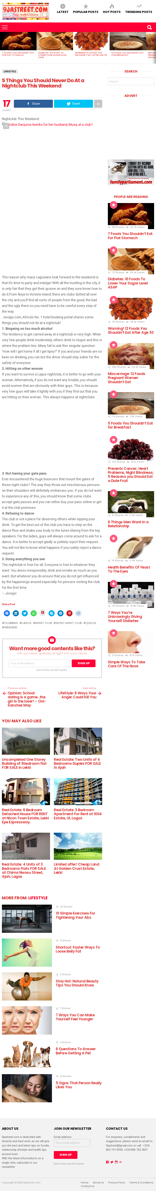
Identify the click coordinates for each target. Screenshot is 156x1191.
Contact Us (87, 1186)
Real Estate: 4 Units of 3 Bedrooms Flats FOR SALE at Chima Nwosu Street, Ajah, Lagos (24, 870)
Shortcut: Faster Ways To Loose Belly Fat (78, 949)
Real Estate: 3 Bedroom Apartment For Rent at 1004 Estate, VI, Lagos (78, 814)
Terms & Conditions (141, 1182)
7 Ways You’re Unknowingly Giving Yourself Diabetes (125, 616)
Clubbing (11, 623)
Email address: (63, 1137)
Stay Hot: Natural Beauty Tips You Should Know (77, 983)
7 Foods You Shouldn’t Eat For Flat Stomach (18, 54)
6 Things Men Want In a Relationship (128, 524)
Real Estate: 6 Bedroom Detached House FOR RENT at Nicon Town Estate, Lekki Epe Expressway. (25, 816)
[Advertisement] (34, 438)
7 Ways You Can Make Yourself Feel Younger (75, 1017)
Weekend (11, 627)
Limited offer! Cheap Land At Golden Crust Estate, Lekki (76, 868)
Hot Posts (112, 12)
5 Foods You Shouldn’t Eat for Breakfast (127, 54)
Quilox (91, 623)
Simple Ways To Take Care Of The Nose (126, 664)
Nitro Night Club (69, 623)
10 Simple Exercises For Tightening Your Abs (75, 915)
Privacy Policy (116, 1182)
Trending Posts (138, 12)
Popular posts (85, 12)
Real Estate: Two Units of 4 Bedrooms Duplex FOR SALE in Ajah (77, 763)
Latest (62, 12)
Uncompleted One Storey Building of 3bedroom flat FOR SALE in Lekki (24, 763)
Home (84, 1182)
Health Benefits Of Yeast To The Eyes (129, 569)
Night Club (44, 623)
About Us (98, 1182)
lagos (26, 623)
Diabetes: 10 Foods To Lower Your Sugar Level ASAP (52, 55)
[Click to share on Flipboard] (43, 612)
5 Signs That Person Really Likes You (79, 1085)
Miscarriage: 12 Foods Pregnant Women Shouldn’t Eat (126, 378)
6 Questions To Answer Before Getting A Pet (76, 1051)
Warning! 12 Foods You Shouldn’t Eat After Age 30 (91, 54)
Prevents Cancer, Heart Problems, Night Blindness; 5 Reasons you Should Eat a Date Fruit (131, 474)
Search (149, 27)
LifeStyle (10, 71)
